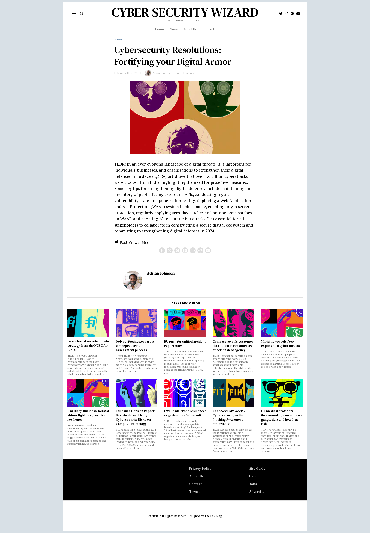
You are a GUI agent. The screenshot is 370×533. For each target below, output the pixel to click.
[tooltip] (275, 13)
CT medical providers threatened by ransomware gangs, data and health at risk (281, 417)
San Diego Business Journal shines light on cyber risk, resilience (88, 415)
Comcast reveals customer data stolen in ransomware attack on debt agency (233, 345)
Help (252, 476)
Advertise (256, 491)
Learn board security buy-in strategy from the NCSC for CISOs (88, 345)
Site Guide (257, 468)
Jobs (253, 483)
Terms (194, 491)
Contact (195, 483)
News (118, 39)
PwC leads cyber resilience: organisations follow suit (185, 413)
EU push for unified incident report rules (185, 343)
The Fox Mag (213, 516)
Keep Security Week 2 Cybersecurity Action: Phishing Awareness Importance (229, 417)
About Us (196, 476)
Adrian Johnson (163, 73)
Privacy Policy (200, 468)
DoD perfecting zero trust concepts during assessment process (135, 345)
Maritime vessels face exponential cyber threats (280, 343)
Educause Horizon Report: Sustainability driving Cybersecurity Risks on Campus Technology (135, 417)
